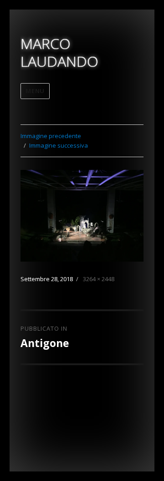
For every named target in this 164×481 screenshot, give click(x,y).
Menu (35, 91)
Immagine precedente (50, 136)
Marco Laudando (59, 52)
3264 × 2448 (98, 279)
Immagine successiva (58, 145)
